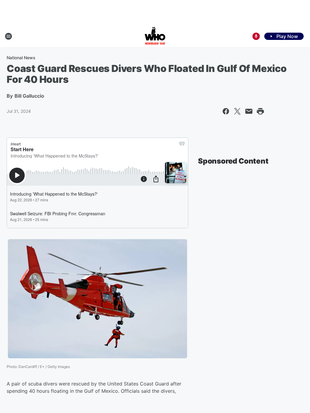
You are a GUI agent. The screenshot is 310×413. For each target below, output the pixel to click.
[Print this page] (260, 111)
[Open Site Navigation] (8, 36)
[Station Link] (155, 36)
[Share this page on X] (237, 111)
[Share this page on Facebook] (226, 111)
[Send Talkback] (256, 36)
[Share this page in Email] (249, 111)
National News (21, 57)
